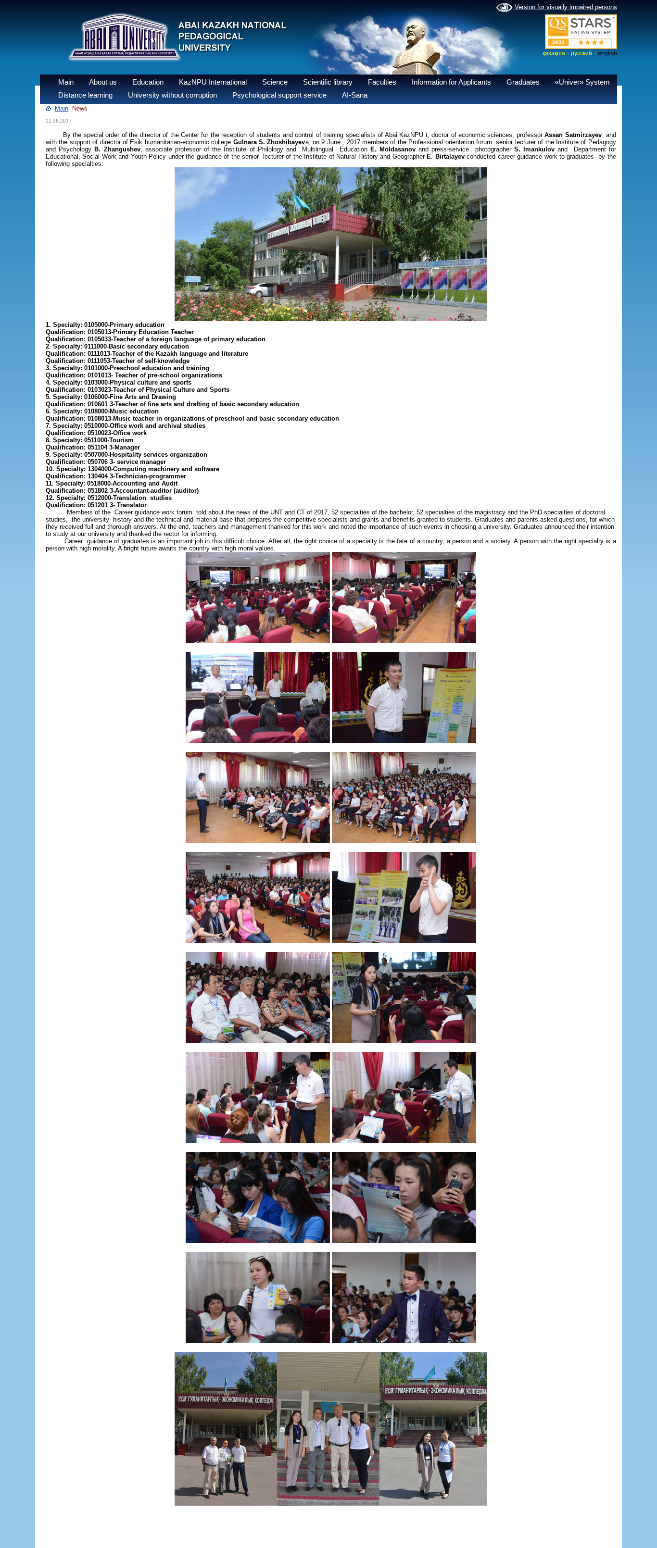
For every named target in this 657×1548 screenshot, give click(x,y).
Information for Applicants (451, 82)
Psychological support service (279, 95)
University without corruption (172, 95)
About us (103, 82)
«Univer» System (582, 82)
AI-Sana (354, 95)
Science (275, 82)
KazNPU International (213, 82)
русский (581, 53)
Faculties (382, 82)
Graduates (523, 82)
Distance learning (85, 95)
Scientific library (328, 82)
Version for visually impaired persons (565, 7)
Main (66, 82)
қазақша (554, 53)
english (607, 53)
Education (148, 82)
